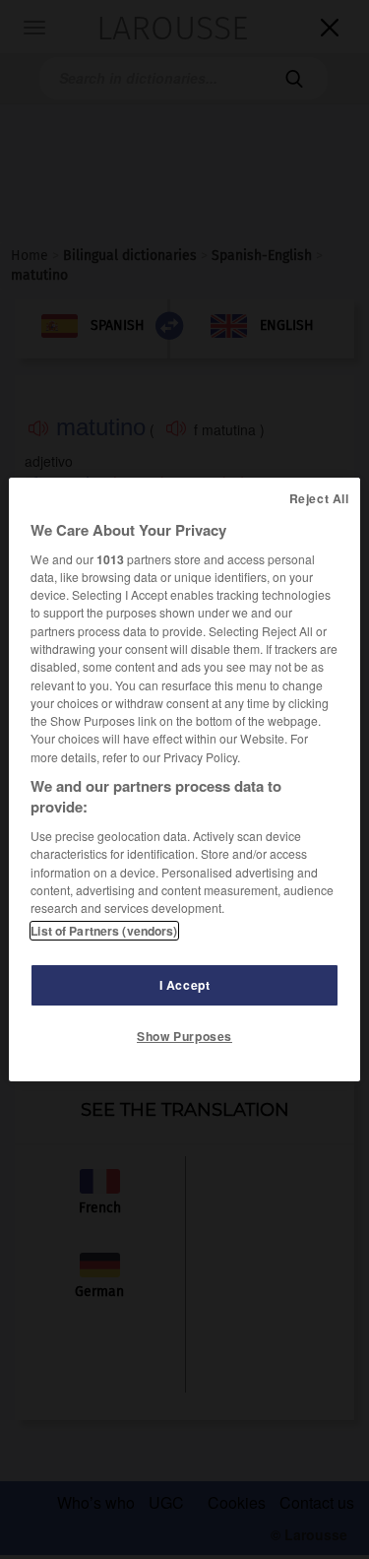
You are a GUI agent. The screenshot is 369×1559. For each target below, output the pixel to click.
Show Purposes (184, 1036)
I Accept (185, 985)
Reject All (319, 498)
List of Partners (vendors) (104, 931)
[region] (184, 780)
